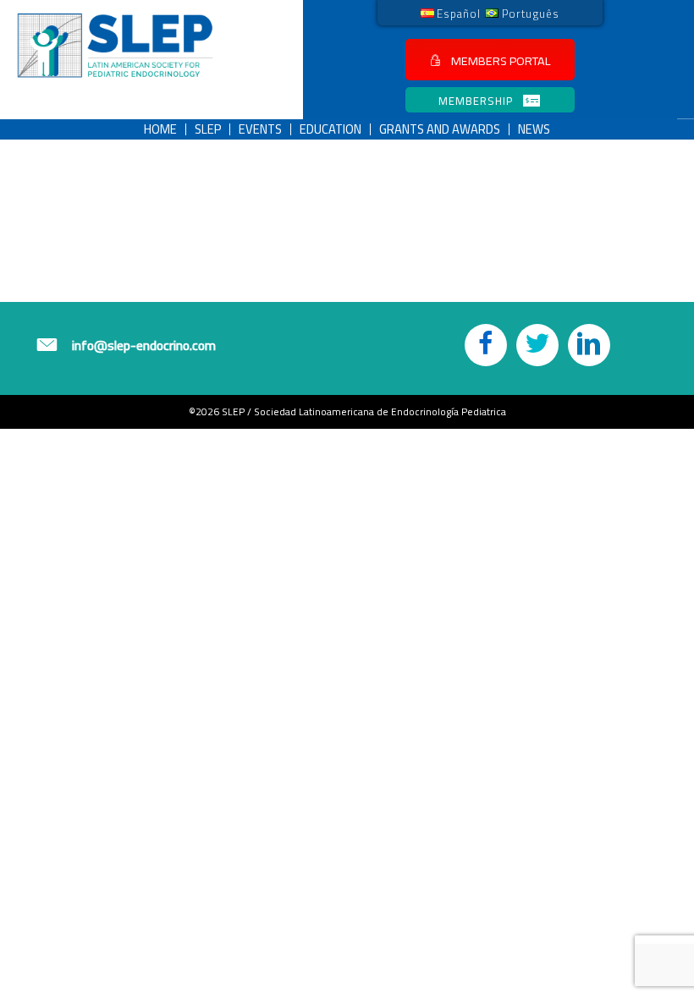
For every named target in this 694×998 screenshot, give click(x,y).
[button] (490, 59)
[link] (451, 12)
